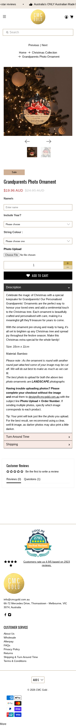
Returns (8, 653)
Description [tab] (13, 287)
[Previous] (27, 141)
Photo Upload (12, 249)
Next (44, 45)
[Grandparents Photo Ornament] (38, 101)
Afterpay (8, 641)
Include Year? (12, 215)
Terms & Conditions (15, 660)
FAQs (7, 645)
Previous (33, 45)
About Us (9, 633)
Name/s (8, 198)
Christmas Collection (44, 52)
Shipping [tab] (12, 444)
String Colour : (13, 232)
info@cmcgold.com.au (17, 599)
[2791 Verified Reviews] (38, 557)
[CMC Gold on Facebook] (5, 615)
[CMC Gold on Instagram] (9, 615)
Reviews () (13, 479)
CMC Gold (42, 690)
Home (22, 52)
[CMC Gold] (38, 17)
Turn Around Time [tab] (17, 436)
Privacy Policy (12, 649)
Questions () (32, 479)
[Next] (49, 141)
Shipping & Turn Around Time (21, 657)
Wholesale (10, 637)
